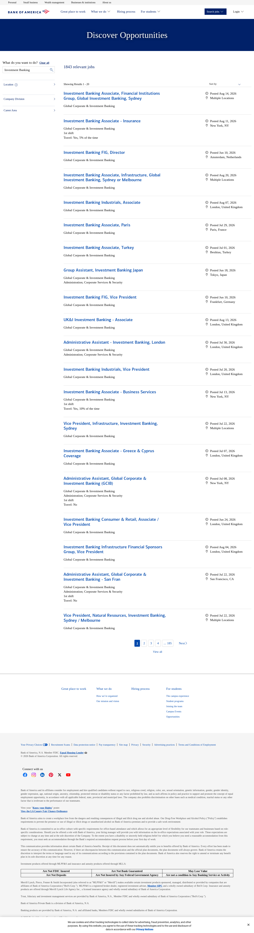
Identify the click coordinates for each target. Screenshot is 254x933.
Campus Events (173, 711)
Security (146, 745)
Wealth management (54, 2)
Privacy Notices (144, 929)
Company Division (14, 99)
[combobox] (229, 84)
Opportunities (173, 716)
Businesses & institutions (83, 2)
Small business (30, 2)
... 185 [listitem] (168, 643)
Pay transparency (107, 745)
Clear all (44, 63)
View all (157, 651)
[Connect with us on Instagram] (33, 774)
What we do (98, 11)
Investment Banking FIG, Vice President (100, 297)
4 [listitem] (158, 643)
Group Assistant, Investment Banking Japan (103, 270)
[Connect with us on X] (59, 774)
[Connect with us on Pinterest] (51, 774)
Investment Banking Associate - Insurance (102, 121)
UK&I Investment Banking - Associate (98, 320)
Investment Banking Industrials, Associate (102, 203)
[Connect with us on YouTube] (68, 774)
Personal (12, 2)
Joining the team (174, 706)
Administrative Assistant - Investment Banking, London (114, 343)
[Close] (248, 925)
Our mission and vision (107, 701)
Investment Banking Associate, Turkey (99, 248)
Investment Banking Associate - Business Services (110, 392)
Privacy (135, 745)
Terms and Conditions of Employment (197, 745)
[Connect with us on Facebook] (25, 774)
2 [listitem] (144, 643)
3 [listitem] (151, 643)
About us (106, 2)
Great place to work (73, 11)
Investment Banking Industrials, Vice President (106, 370)
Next (182, 643)
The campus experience (177, 696)
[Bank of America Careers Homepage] (29, 12)
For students (148, 11)
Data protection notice (84, 745)
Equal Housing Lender (73, 752)
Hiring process (126, 11)
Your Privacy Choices (31, 745)
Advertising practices (164, 745)
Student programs (175, 701)
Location (8, 84)
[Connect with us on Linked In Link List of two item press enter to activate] (42, 775)
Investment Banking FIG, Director (94, 153)
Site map (123, 745)
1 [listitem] (137, 643)
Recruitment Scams (60, 745)
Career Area (10, 110)
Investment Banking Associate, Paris (97, 225)
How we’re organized (106, 696)
